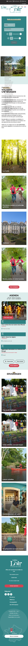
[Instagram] (11, 594)
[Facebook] (6, 594)
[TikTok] (8, 594)
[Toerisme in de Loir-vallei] (16, 9)
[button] (22, 7)
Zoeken (14, 42)
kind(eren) (16, 38)
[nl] (25, 7)
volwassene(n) (16, 34)
